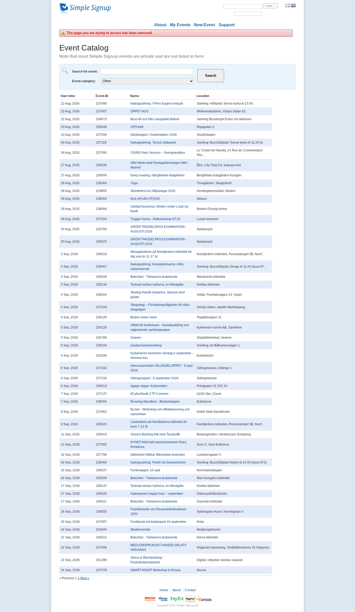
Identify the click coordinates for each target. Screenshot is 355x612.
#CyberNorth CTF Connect (149, 394)
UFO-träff (136, 127)
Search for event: (85, 71)
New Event (204, 25)
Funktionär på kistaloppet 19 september (158, 522)
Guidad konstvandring (146, 345)
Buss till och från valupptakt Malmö (154, 119)
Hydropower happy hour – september (156, 493)
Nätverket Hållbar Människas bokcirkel (157, 454)
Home (164, 590)
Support (227, 25)
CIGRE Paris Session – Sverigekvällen (157, 152)
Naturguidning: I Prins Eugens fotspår (156, 103)
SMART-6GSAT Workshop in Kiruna (155, 570)
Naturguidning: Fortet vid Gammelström (158, 462)
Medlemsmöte (140, 529)
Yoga (134, 183)
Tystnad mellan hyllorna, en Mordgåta (156, 284)
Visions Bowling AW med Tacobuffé (155, 434)
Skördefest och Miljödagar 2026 (152, 191)
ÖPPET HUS (139, 111)
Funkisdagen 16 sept (145, 470)
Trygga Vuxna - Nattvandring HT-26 (155, 219)
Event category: (84, 81)
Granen (135, 337)
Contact (190, 590)
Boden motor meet (143, 317)
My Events (180, 25)
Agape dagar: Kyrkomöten (148, 386)
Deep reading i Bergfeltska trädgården (157, 175)
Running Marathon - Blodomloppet (154, 401)
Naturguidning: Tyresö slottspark (153, 142)
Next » (84, 578)
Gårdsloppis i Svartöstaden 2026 (153, 135)
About (160, 25)
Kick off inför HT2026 (145, 199)
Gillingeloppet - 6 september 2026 (154, 378)
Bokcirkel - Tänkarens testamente (154, 277)
